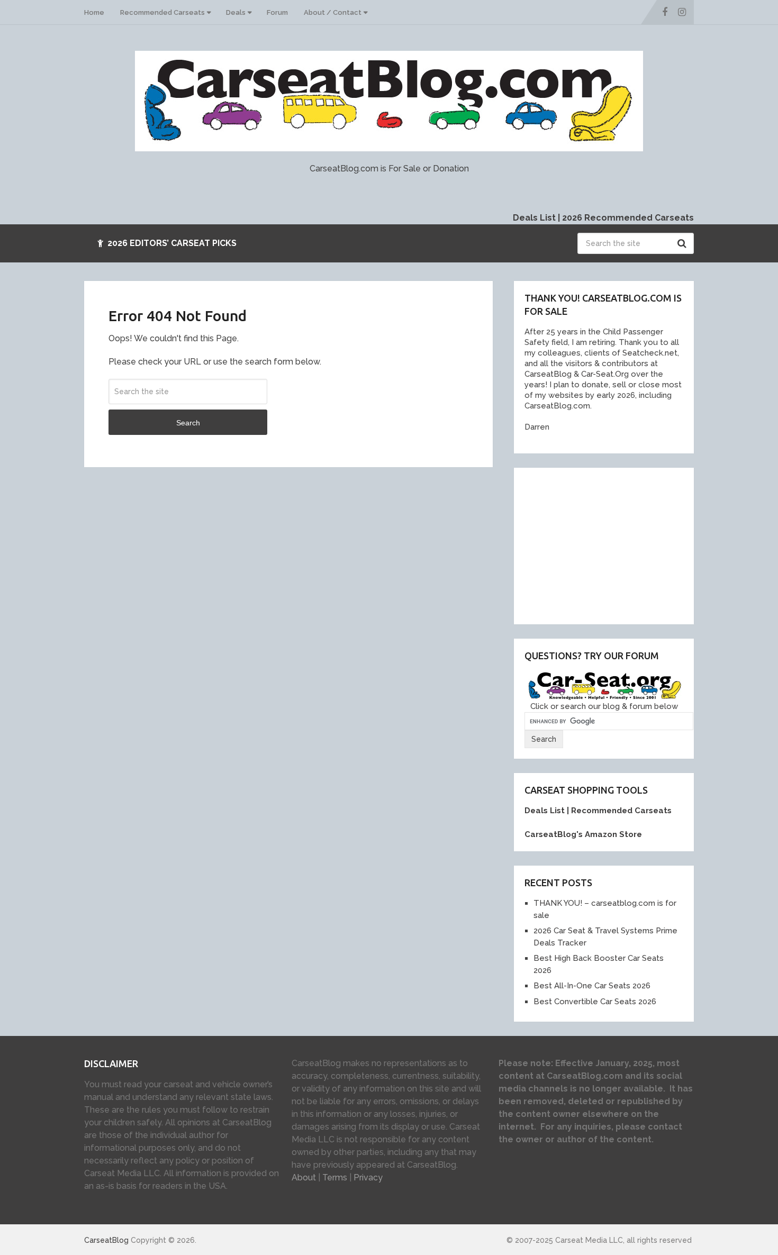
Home (94, 12)
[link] (545, 374)
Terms (334, 1177)
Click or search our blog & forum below (604, 706)
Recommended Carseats (162, 12)
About (304, 1177)
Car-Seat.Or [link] (601, 374)
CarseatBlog (106, 1240)
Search (683, 243)
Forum (277, 12)
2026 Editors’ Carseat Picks (171, 243)
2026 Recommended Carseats (628, 218)
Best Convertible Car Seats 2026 (594, 1001)
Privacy (368, 1177)
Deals (236, 12)
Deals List (534, 218)
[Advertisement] (603, 544)
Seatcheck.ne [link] (647, 353)
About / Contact (332, 12)
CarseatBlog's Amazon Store (583, 834)
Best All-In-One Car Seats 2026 (591, 985)
